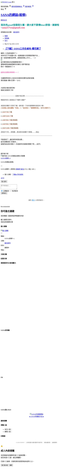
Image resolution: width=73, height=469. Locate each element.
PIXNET (22, 442)
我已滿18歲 (5, 465)
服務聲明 (54, 442)
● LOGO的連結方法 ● (36, 416)
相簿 (6, 36)
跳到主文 (4, 20)
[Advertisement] (36, 294)
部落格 (7, 38)
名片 (6, 40)
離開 (11, 465)
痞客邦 (18, 169)
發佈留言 (4, 193)
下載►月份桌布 (18, 174)
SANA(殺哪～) (6, 158)
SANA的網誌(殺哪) (13, 15)
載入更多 (4, 181)
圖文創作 (16, 32)
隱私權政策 (47, 442)
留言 (22, 169)
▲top (2, 178)
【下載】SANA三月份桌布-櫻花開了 (23, 48)
